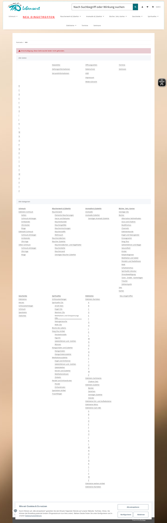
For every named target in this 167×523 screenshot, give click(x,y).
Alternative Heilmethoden (131, 218)
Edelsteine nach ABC (93, 408)
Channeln (125, 228)
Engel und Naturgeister (130, 235)
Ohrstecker (25, 225)
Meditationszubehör (59, 357)
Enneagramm (127, 238)
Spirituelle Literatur (129, 271)
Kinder (124, 251)
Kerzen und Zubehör (63, 371)
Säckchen (91, 391)
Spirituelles (152, 16)
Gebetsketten (60, 367)
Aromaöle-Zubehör (92, 215)
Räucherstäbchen (58, 238)
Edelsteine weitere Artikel (95, 483)
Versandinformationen (60, 73)
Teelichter (22, 316)
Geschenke (136, 16)
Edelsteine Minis (91, 404)
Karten (121, 291)
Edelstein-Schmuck (26, 212)
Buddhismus (126, 225)
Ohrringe (24, 241)
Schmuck (12, 16)
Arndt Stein (59, 306)
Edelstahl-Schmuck (26, 231)
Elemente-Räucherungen (64, 215)
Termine (85, 25)
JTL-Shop (142, 520)
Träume (124, 281)
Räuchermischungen (63, 228)
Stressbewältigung (129, 274)
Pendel (57, 384)
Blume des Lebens (59, 328)
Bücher (121, 215)
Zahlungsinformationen (61, 69)
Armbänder (25, 222)
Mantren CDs (60, 312)
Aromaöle (89, 212)
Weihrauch (59, 235)
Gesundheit (126, 248)
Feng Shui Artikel (58, 331)
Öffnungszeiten (91, 65)
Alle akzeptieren (133, 507)
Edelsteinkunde (127, 231)
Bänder (91, 388)
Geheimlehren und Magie (131, 245)
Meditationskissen (62, 374)
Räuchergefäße (60, 225)
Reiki (123, 264)
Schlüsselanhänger (26, 306)
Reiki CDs (58, 325)
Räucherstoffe (60, 231)
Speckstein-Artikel (59, 390)
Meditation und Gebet (130, 258)
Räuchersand (60, 251)
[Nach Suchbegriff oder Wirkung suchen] (135, 7)
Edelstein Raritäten (92, 299)
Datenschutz (90, 69)
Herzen (21, 302)
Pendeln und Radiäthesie (131, 261)
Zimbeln (58, 377)
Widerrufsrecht (91, 82)
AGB (87, 73)
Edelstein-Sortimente (93, 378)
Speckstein (23, 312)
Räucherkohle (60, 248)
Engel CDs (58, 309)
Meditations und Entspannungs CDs (67, 317)
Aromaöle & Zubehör (94, 16)
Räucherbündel (61, 222)
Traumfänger (57, 394)
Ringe (23, 228)
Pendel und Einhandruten (62, 380)
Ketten (23, 215)
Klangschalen (60, 351)
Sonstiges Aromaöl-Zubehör (98, 218)
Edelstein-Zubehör (92, 385)
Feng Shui (125, 241)
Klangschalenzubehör (63, 354)
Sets (120, 287)
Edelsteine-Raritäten (93, 487)
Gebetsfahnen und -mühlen (65, 341)
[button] (142, 7)
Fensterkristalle (60, 334)
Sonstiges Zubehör (95, 395)
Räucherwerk (57, 212)
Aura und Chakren (129, 222)
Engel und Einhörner (63, 361)
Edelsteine (70, 25)
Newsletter (56, 65)
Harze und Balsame (62, 218)
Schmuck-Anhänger (28, 218)
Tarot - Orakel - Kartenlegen (132, 278)
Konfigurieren (126, 515)
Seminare (97, 25)
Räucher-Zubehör (58, 241)
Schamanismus (127, 268)
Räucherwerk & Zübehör (69, 16)
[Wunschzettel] (147, 7)
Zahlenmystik (127, 284)
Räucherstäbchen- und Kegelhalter (68, 245)
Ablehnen (141, 515)
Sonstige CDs (124, 212)
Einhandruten (60, 387)
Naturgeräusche (61, 321)
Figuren (58, 338)
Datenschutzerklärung (33, 516)
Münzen (58, 344)
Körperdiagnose (128, 255)
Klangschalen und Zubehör (62, 348)
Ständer (91, 398)
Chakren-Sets (93, 381)
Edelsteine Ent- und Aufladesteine (98, 401)
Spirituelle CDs (57, 302)
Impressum (89, 77)
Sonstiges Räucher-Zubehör (65, 255)
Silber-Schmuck (24, 245)
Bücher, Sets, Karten (117, 16)
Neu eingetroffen (126, 296)
